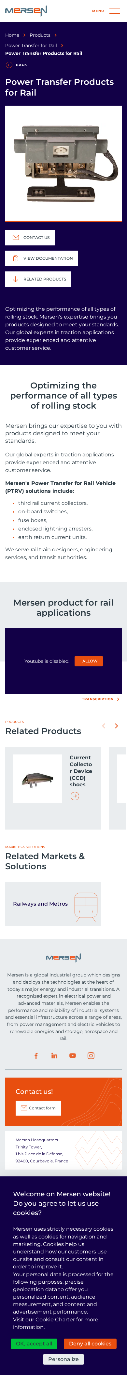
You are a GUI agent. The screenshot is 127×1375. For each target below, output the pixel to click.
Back (21, 65)
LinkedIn (54, 1055)
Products (40, 35)
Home (12, 35)
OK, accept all (34, 1344)
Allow (90, 661)
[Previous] (103, 726)
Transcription (98, 699)
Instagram (90, 1055)
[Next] (116, 726)
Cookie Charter (55, 1319)
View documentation (48, 258)
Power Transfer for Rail (31, 45)
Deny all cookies (90, 1344)
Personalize (63, 1359)
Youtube (72, 1055)
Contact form (42, 1108)
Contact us (36, 237)
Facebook (36, 1055)
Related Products (44, 279)
